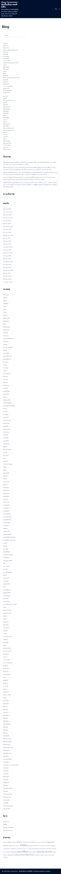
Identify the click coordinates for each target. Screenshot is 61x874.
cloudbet (5, 368)
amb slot (5, 336)
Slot (4, 563)
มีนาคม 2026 (7, 223)
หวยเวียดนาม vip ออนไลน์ (10, 765)
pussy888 (6, 56)
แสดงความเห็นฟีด (8, 827)
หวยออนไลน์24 (7, 759)
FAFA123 (5, 376)
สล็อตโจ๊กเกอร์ (7, 753)
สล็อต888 (6, 111)
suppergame (7, 590)
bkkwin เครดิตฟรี (8, 347)
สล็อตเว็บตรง (6, 107)
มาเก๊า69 (5, 686)
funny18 (5, 388)
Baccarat (5, 341)
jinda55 (5, 411)
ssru (4, 587)
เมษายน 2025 (7, 256)
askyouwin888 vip (8, 338)
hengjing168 (6, 400)
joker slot (6, 147)
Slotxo (5, 575)
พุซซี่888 (5, 680)
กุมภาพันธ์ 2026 (7, 226)
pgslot (5, 65)
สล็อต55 (5, 706)
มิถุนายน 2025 (7, 250)
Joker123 (6, 417)
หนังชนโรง (6, 48)
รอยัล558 (5, 692)
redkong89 (6, 522)
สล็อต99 (5, 727)
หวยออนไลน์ (6, 92)
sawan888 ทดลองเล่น (9, 537)
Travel (5, 607)
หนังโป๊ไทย (6, 126)
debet (5, 371)
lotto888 (5, 438)
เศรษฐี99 (5, 803)
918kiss (5, 43)
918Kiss (5, 315)
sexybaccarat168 (8, 554)
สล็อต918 (5, 721)
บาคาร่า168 (6, 60)
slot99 (5, 102)
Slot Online (6, 566)
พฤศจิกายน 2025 (8, 235)
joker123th (6, 423)
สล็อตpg (5, 730)
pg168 (5, 98)
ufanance (6, 622)
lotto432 (5, 435)
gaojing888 (6, 391)
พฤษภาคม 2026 (8, 217)
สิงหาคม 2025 (7, 244)
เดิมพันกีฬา (6, 776)
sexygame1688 (7, 560)
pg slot (5, 134)
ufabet (5, 619)
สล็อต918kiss (7, 724)
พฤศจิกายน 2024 (8, 270)
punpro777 (6, 88)
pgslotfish (6, 490)
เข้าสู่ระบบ (6, 821)
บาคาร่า (5, 119)
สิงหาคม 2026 (7, 209)
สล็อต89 (5, 718)
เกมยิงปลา (6, 768)
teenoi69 (5, 598)
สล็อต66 (5, 105)
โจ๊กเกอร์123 (6, 149)
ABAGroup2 (6, 327)
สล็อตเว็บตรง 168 (8, 747)
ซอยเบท (5, 639)
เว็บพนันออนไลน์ (7, 788)
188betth (5, 303)
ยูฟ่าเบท (5, 689)
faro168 (5, 379)
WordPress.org (7, 830)
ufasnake (5, 625)
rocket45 (6, 525)
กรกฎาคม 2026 (7, 212)
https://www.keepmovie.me (11, 77)
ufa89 (5, 616)
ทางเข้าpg (6, 654)
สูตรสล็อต (6, 756)
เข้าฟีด (5, 824)
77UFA (5, 312)
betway (5, 344)
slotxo (5, 122)
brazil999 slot (7, 356)
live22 (5, 71)
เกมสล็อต (5, 771)
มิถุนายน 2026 (7, 215)
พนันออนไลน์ (6, 674)
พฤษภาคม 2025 (8, 253)
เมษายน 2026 (7, 220)
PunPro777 (6, 502)
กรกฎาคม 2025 (7, 247)
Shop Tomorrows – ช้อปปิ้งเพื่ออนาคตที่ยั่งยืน (10, 4)
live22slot (6, 432)
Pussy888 (6, 511)
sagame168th (7, 534)
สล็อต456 (6, 703)
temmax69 (6, 601)
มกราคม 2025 (7, 264)
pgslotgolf (6, 493)
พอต (4, 677)
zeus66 (5, 630)
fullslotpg (6, 69)
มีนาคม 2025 (7, 258)
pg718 (5, 467)
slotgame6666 (7, 572)
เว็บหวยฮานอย (7, 797)
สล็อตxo (5, 733)
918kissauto (6, 318)
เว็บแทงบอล (6, 800)
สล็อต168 (5, 701)
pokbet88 (6, 496)
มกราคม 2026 (7, 229)
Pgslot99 (5, 487)
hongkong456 (7, 403)
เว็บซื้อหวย (6, 782)
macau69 (6, 441)
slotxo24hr (6, 578)
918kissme (6, 321)
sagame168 (6, 531)
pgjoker (5, 476)
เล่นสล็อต (5, 779)
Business (5, 362)
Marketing (6, 444)
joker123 (5, 45)
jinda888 (5, 414)
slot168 (5, 569)
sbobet (5, 543)
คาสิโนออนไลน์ (7, 636)
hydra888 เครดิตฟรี (8, 406)
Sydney (48, 871)
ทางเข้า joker (7, 145)
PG (4, 458)
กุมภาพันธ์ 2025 (7, 261)
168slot (5, 297)
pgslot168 (6, 481)
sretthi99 (5, 581)
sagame (5, 528)
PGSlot (5, 479)
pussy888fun (7, 514)
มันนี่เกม (5, 683)
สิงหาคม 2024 (7, 279)
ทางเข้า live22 (7, 651)
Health (5, 397)
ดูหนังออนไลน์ (7, 143)
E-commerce (7, 373)
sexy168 (5, 549)
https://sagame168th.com (10, 50)
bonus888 (6, 353)
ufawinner (6, 627)
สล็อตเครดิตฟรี (7, 741)
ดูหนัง (4, 73)
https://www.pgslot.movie (11, 63)
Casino (5, 365)
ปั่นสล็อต (5, 666)
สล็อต (4, 698)
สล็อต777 (5, 712)
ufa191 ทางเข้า (7, 610)
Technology (6, 595)
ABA (4, 324)
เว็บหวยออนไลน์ (7, 794)
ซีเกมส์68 (5, 642)
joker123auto (7, 420)
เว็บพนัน (5, 785)
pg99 (4, 470)
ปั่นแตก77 (6, 671)
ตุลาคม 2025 (7, 238)
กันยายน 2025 (7, 241)
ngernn (5, 446)
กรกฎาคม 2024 (7, 282)
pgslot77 (5, 82)
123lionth (6, 295)
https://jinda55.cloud (9, 100)
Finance (5, 382)
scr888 (5, 546)
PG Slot (5, 461)
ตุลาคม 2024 (7, 273)
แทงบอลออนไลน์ (8, 806)
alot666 (5, 333)
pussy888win (7, 519)
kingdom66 (6, 429)
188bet (5, 300)
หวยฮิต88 (6, 762)
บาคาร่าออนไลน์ (7, 86)
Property (5, 499)
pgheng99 (6, 67)
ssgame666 (6, 584)
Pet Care (5, 455)
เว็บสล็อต (5, 791)
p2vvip (5, 452)
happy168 (6, 394)
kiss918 (5, 136)
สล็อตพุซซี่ (6, 736)
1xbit (4, 309)
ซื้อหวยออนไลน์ (7, 90)
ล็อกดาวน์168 (7, 695)
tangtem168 (6, 592)
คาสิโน (5, 633)
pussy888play (7, 517)
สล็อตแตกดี (6, 750)
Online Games (7, 449)
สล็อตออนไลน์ (7, 738)
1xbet (4, 306)
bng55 (5, 350)
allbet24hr (6, 330)
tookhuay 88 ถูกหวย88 (10, 604)
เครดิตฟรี (5, 774)
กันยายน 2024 (7, 276)
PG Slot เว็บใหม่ (7, 464)
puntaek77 (6, 508)
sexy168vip (6, 552)
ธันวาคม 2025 (7, 232)
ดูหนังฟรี (5, 54)
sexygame (6, 557)
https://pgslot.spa (8, 130)
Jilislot (5, 409)
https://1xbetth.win (8, 128)
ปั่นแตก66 (6, 84)
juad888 (5, 426)
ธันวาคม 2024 (7, 267)
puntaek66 (6, 505)
